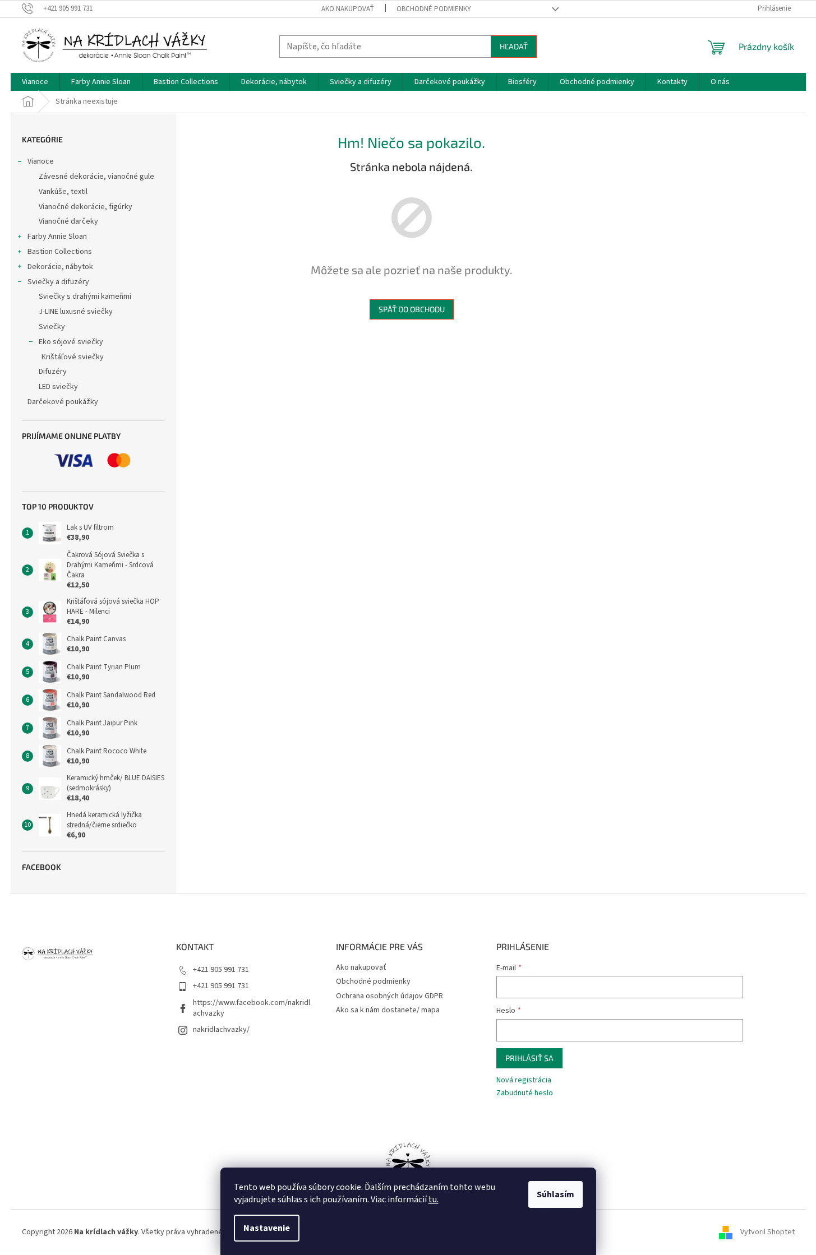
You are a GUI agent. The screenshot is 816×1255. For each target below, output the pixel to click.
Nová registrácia (523, 1080)
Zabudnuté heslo (524, 1093)
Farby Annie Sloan (57, 236)
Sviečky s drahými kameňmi (85, 296)
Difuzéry (53, 371)
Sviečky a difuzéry (58, 282)
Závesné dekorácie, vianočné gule (96, 176)
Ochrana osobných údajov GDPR (389, 996)
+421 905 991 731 (221, 969)
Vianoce (40, 161)
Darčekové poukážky (62, 401)
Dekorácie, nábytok (60, 266)
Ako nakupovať (347, 9)
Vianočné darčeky (68, 221)
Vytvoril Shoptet (767, 1232)
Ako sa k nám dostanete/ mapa (388, 1010)
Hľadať (514, 46)
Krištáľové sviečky (73, 357)
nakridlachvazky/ (221, 1029)
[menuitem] (35, 82)
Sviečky (52, 326)
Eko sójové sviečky (71, 342)
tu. (433, 1199)
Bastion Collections (59, 251)
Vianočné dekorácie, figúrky (85, 206)
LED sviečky (58, 386)
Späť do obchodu (412, 309)
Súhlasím (555, 1194)
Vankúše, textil (63, 191)
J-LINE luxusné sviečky (76, 311)
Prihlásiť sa (529, 1058)
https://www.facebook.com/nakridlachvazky (251, 1008)
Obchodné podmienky (434, 9)
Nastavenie (266, 1228)
